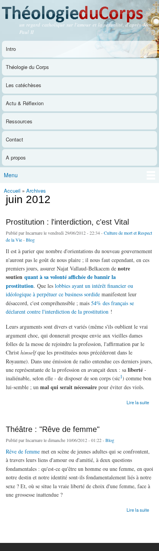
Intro (11, 48)
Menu (11, 175)
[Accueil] (79, 12)
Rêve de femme (23, 451)
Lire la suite (138, 401)
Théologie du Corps (27, 67)
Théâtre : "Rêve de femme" (53, 429)
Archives (36, 190)
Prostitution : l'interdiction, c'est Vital (67, 222)
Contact (14, 139)
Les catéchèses (23, 85)
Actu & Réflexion (25, 103)
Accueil (12, 190)
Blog (30, 240)
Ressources (19, 121)
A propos (16, 157)
